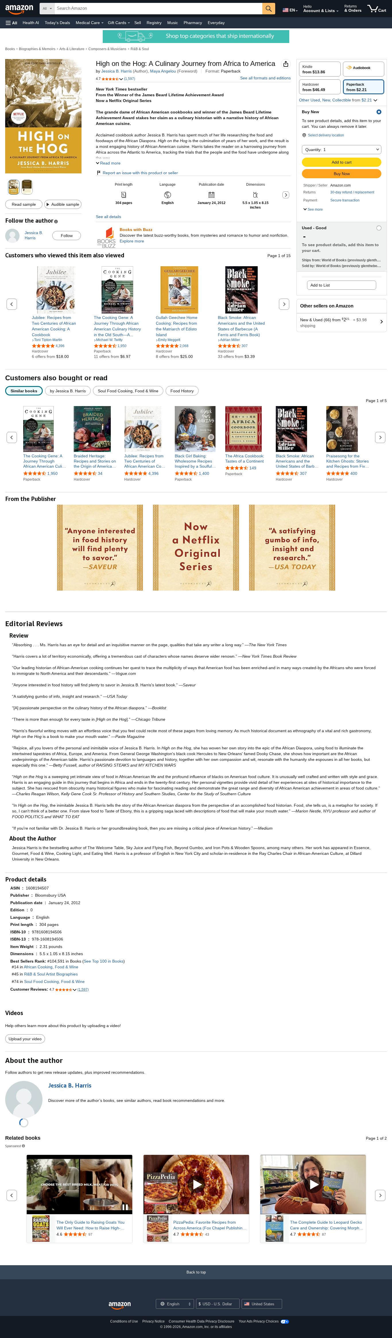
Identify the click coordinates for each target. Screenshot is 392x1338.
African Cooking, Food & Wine (51, 967)
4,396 (153, 473)
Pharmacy (193, 22)
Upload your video (25, 1039)
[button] (11, 22)
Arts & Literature (71, 49)
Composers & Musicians (107, 49)
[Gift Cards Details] (129, 22)
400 (353, 473)
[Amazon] (19, 8)
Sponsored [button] (13, 1146)
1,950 (52, 473)
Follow (67, 235)
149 (252, 468)
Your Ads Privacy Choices (259, 1321)
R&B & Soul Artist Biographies (51, 974)
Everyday (216, 22)
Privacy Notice (153, 1321)
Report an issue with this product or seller (140, 173)
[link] (55, 326)
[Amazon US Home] (120, 1306)
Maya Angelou (163, 71)
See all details (108, 216)
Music (172, 22)
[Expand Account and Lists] (337, 11)
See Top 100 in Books (103, 961)
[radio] (319, 69)
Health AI (31, 22)
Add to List (320, 285)
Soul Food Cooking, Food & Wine (54, 981)
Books (10, 49)
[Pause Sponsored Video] (125, 1207)
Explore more (132, 241)
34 (100, 473)
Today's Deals (57, 22)
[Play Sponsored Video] (196, 1184)
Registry (154, 22)
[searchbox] (158, 8)
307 (303, 473)
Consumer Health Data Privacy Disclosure (201, 1321)
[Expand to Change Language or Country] (297, 10)
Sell (137, 22)
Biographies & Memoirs (37, 49)
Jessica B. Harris (116, 71)
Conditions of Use (124, 1321)
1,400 (204, 473)
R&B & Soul (140, 49)
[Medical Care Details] (102, 22)
